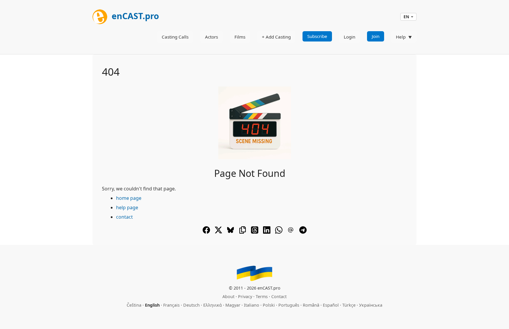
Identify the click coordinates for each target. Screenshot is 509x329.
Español (331, 305)
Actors (211, 37)
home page (128, 198)
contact (124, 217)
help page (127, 207)
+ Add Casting (276, 37)
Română (311, 305)
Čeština (134, 305)
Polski (269, 305)
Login (349, 37)
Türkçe (349, 305)
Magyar (232, 305)
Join (375, 36)
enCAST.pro (134, 15)
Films (239, 37)
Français (171, 305)
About (228, 296)
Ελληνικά (212, 305)
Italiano (251, 305)
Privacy (245, 296)
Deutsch (191, 305)
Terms (262, 296)
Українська (370, 305)
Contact (279, 296)
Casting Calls (175, 37)
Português (288, 305)
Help (401, 37)
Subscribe (317, 36)
